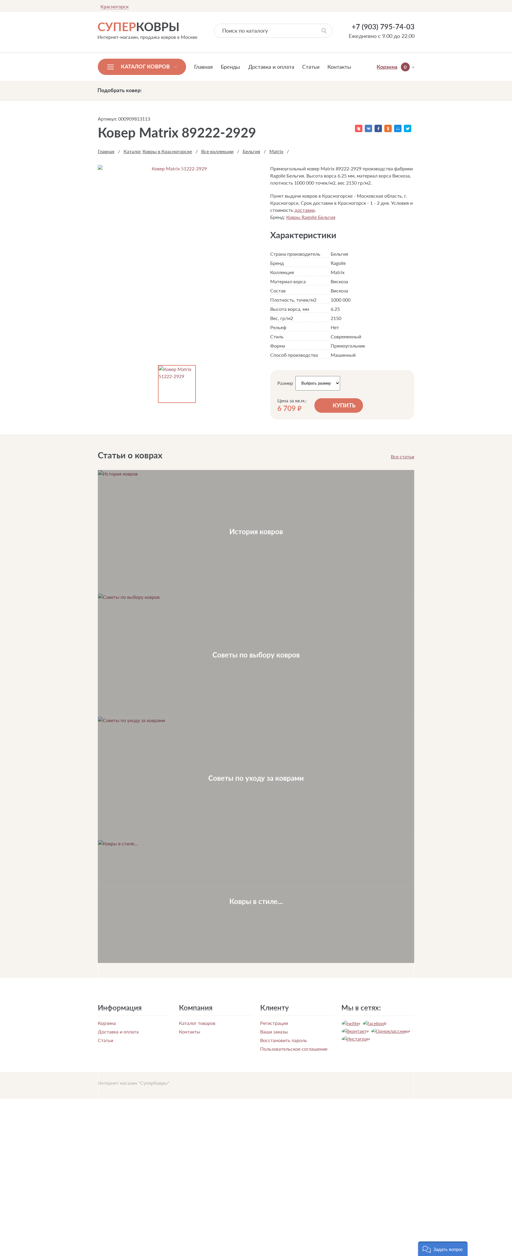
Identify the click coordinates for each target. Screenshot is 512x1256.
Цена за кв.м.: (292, 400)
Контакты (339, 66)
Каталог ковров (145, 66)
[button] (443, 1248)
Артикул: (107, 118)
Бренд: (277, 217)
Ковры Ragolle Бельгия (310, 217)
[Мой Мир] (397, 128)
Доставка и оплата (271, 66)
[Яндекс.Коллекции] (358, 128)
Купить (344, 405)
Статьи (310, 66)
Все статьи (402, 456)
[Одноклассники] (388, 128)
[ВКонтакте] (368, 128)
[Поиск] (324, 30)
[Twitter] (407, 128)
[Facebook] (378, 128)
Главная (203, 66)
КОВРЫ (138, 27)
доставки (305, 210)
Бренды (230, 66)
